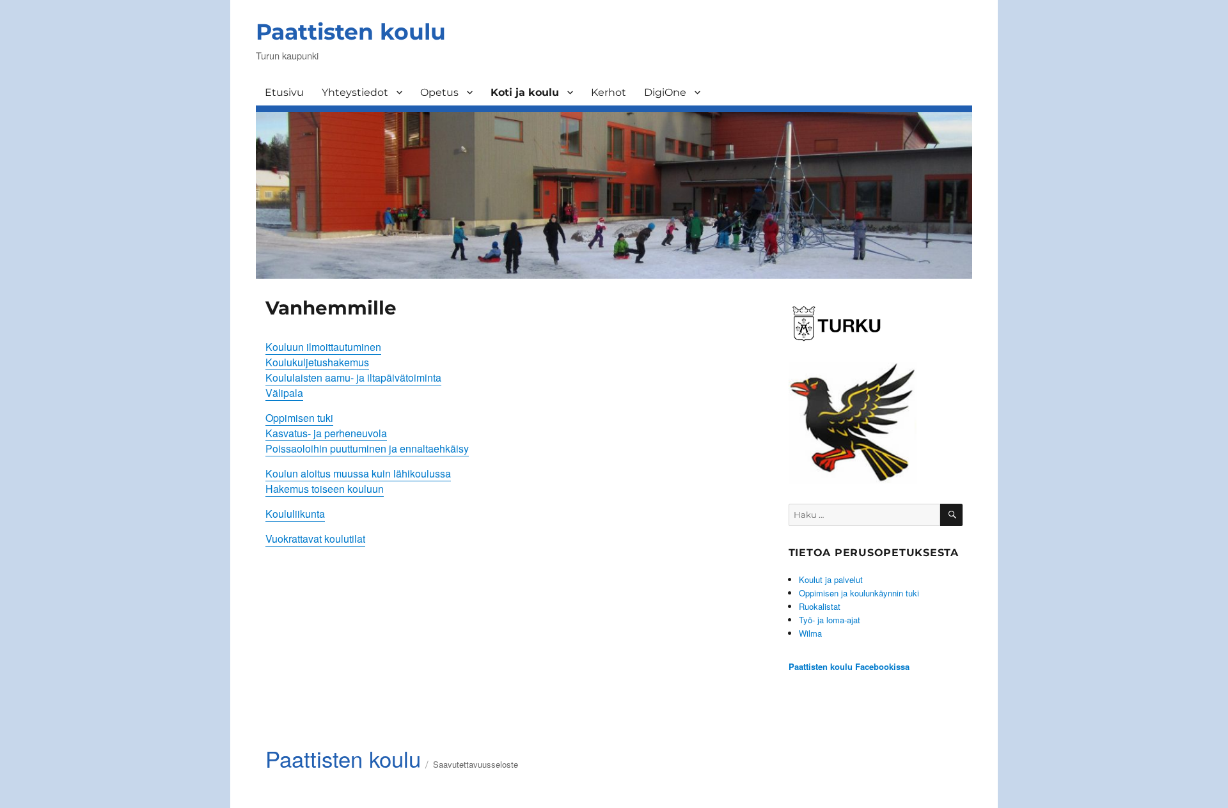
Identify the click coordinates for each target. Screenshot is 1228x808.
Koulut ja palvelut (831, 579)
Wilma (810, 633)
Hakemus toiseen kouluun (324, 488)
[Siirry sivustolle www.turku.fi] (837, 322)
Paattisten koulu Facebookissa (849, 666)
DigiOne (665, 92)
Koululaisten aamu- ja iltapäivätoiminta (353, 377)
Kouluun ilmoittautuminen (323, 346)
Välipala (284, 392)
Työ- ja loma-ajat (829, 620)
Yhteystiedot (355, 92)
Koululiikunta (295, 513)
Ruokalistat (819, 606)
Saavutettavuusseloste (475, 764)
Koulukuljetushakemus (317, 362)
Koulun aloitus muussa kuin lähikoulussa (358, 473)
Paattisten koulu (351, 31)
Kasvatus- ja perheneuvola (326, 433)
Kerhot (608, 92)
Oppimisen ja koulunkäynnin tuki (859, 593)
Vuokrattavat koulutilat (315, 538)
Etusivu (284, 92)
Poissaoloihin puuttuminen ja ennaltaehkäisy (367, 448)
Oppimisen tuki (299, 417)
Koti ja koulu (525, 92)
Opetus (439, 92)
